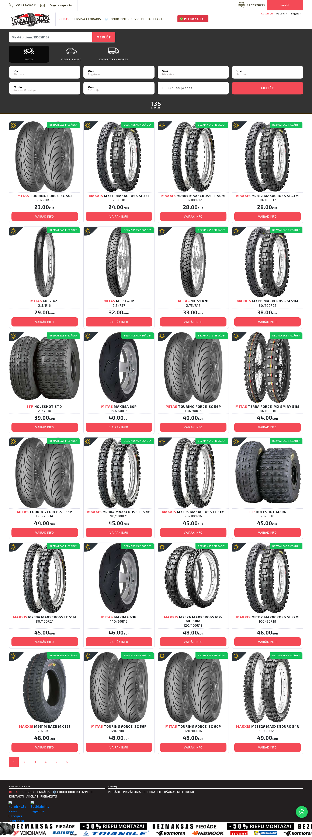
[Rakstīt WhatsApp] (302, 812)
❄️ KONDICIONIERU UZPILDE (124, 19)
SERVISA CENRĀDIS (87, 19)
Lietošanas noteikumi (175, 792)
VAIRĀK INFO (44, 216)
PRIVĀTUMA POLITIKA (139, 792)
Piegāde (114, 792)
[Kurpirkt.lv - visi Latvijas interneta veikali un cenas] (18, 817)
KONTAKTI (156, 19)
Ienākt (285, 5)
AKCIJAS (32, 796)
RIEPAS (64, 19)
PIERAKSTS (194, 18)
